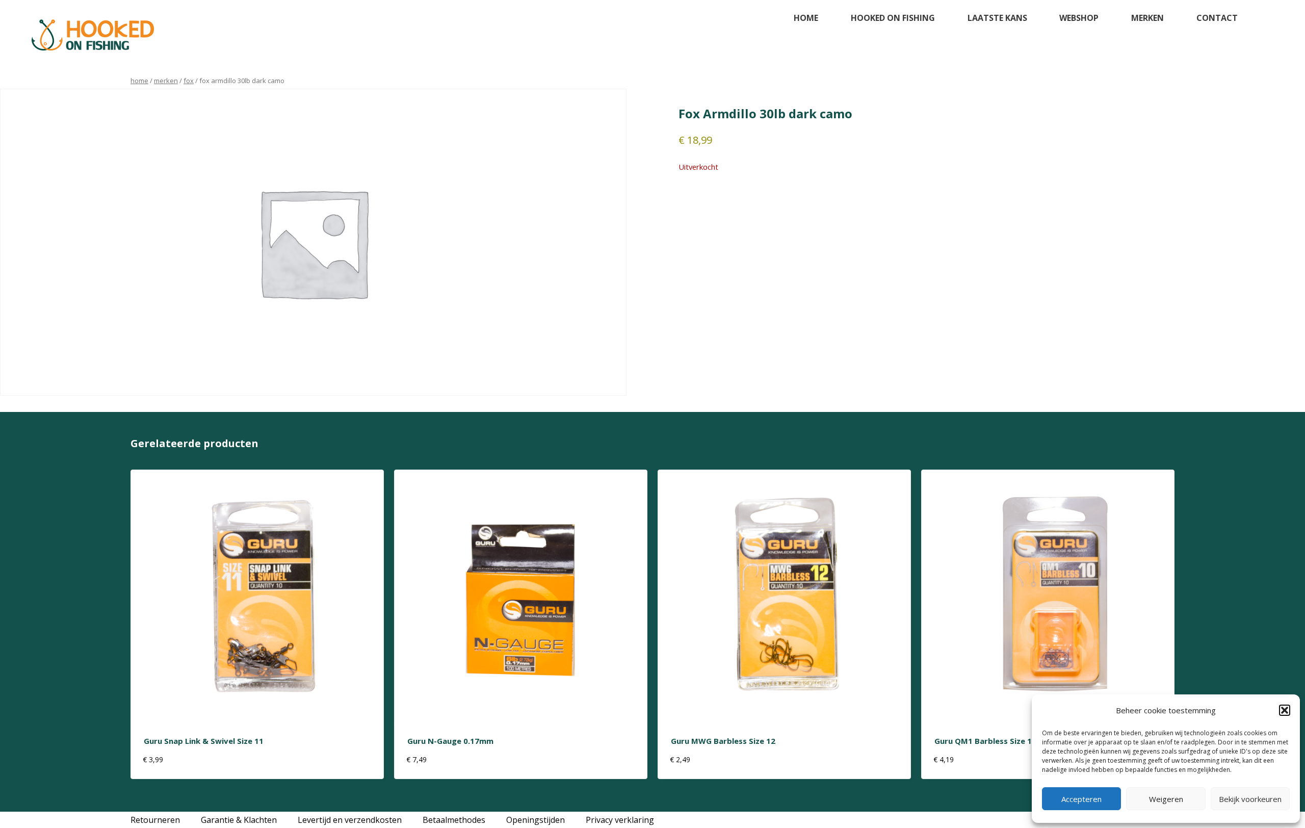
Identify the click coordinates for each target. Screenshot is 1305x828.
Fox (189, 80)
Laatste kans (997, 17)
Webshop (1079, 17)
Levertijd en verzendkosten (350, 819)
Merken (1147, 17)
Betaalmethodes (454, 819)
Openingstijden (535, 819)
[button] (1285, 710)
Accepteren (1081, 799)
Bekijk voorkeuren (1250, 799)
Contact (1217, 17)
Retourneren (155, 819)
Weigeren (1166, 799)
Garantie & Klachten (239, 819)
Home (806, 17)
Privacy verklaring (620, 819)
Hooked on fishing (893, 17)
